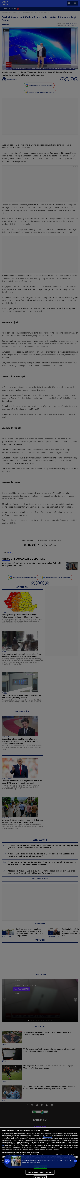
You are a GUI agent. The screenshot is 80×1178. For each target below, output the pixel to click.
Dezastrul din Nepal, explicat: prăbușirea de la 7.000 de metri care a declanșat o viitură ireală (46, 1161)
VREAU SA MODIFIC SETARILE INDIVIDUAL (40, 1172)
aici (3, 1145)
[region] (40, 1152)
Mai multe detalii (47, 1137)
